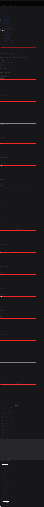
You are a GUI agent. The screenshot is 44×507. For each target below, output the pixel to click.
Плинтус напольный (7, 34)
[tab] (19, 60)
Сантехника (2, 28)
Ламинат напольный (7, 32)
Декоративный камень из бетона (4, 21)
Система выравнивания (3, 27)
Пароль (1, 501)
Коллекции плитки (7, 16)
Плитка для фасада (7, 21)
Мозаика (2, 18)
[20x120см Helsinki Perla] (4, 216)
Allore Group (6, 137)
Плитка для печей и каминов (8, 22)
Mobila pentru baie (6, 42)
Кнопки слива (6, 45)
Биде (1, 29)
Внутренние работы (8, 135)
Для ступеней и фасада (9, 18)
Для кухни (5, 410)
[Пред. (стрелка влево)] (0, 506)
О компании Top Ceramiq (5, 494)
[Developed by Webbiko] (19, 462)
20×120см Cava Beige (3, 377)
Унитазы (5, 43)
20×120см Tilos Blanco (3, 202)
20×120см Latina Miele (3, 245)
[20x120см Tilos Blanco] (4, 195)
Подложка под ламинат (7, 33)
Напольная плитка (8, 11)
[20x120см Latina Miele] (4, 238)
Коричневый (6, 126)
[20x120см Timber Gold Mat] (4, 110)
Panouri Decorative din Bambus (6, 407)
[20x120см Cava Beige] (4, 370)
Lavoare (4, 434)
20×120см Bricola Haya (3, 399)
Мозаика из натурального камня (4, 19)
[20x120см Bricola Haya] (4, 392)
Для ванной (7, 17)
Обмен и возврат (5, 449)
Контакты (4, 450)
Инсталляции (5, 437)
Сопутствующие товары (3, 24)
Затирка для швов (5, 431)
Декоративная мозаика (7, 26)
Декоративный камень (3, 20)
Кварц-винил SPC (3, 23)
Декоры (5, 24)
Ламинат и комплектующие (7, 31)
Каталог (3, 466)
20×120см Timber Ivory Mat (4, 95)
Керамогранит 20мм (6, 413)
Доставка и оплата (4, 496)
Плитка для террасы (7, 23)
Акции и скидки (3, 30)
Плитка (4, 11)
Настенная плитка (7, 19)
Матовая (6, 128)
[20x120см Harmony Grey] (4, 349)
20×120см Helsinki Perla (4, 223)
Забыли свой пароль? (3, 504)
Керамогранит (7, 124)
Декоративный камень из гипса (8, 29)
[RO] (2, 36)
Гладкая (9, 128)
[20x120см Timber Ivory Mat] (4, 88)
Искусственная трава (7, 36)
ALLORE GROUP (7, 75)
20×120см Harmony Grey (4, 356)
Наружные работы (13, 135)
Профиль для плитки (7, 40)
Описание (3, 60)
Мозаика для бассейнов (7, 27)
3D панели (5, 30)
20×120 (4, 64)
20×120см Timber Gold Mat (4, 117)
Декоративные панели (6, 428)
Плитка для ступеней (6, 416)
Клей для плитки (2, 26)
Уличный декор (6, 37)
